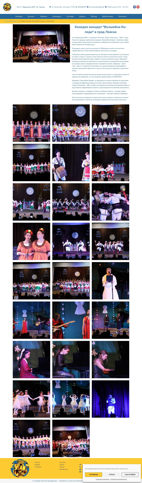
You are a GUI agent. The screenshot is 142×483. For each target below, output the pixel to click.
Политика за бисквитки (102, 479)
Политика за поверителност (119, 479)
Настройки (130, 475)
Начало (7, 21)
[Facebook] (134, 6)
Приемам (93, 475)
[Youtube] (137, 6)
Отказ (112, 475)
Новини (14, 21)
